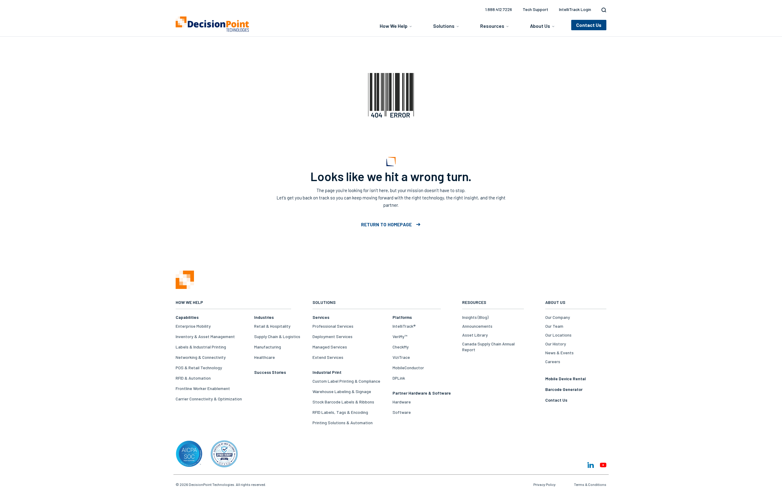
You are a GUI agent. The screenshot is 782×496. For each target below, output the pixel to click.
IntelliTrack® (404, 326)
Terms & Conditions (590, 484)
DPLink (399, 378)
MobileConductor (408, 367)
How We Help (393, 26)
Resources (492, 26)
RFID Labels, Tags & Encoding (340, 412)
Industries (264, 317)
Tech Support (535, 9)
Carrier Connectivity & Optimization (209, 398)
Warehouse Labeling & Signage (341, 391)
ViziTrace (401, 357)
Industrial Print (327, 372)
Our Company (557, 317)
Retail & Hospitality (272, 326)
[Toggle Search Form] (602, 10)
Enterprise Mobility (193, 326)
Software (402, 412)
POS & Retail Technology (199, 367)
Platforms (402, 317)
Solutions (444, 26)
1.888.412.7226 (498, 9)
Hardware (402, 401)
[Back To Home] (212, 24)
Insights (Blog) (475, 317)
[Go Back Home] (185, 287)
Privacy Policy (544, 484)
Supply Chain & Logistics (277, 336)
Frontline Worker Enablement (203, 388)
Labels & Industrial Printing (201, 346)
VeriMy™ (400, 336)
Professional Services (332, 326)
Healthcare (264, 357)
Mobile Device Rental (565, 378)
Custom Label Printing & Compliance (346, 381)
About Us (540, 26)
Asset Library (475, 334)
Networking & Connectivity (201, 357)
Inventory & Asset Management (205, 336)
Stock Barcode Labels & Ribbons (343, 401)
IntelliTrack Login (575, 9)
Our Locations (558, 334)
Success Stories (270, 372)
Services (320, 317)
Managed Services (329, 346)
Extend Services (327, 357)
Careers (552, 361)
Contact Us (556, 400)
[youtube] (603, 465)
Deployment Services (332, 336)
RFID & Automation (193, 378)
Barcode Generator (564, 389)
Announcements (477, 326)
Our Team (554, 326)
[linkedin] (590, 465)
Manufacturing (267, 346)
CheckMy (401, 346)
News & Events (559, 352)
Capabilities (187, 317)
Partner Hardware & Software (422, 393)
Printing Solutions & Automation (342, 422)
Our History (555, 343)
